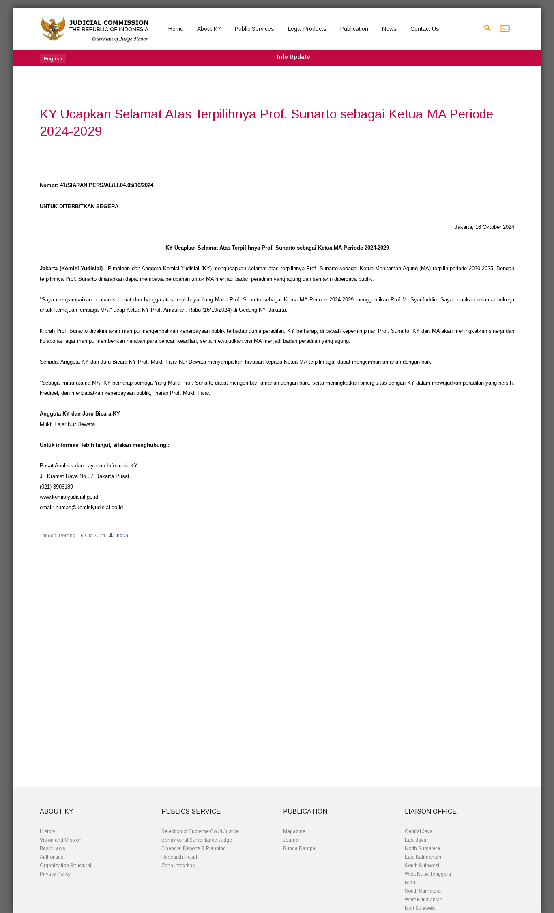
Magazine (294, 831)
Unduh (120, 535)
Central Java (419, 831)
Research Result (179, 857)
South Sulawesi (422, 865)
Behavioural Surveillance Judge (196, 840)
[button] (53, 58)
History (47, 831)
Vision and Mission (61, 840)
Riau (410, 882)
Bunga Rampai (299, 848)
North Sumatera (422, 848)
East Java (415, 840)
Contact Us (424, 29)
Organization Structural (65, 865)
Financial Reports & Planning (193, 848)
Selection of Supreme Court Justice (200, 831)
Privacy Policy (55, 874)
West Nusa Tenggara (428, 874)
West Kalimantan (423, 899)
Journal (291, 840)
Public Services (254, 29)
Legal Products (307, 29)
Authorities (51, 857)
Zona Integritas (178, 865)
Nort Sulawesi (420, 908)
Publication (354, 29)
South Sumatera (423, 891)
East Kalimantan (423, 857)
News (389, 29)
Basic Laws (52, 848)
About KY (209, 29)
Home (175, 29)
